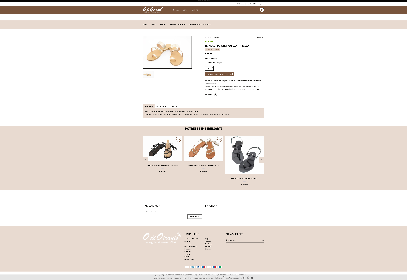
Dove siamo (188, 249)
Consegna (187, 244)
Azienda (187, 241)
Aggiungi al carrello (220, 74)
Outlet (186, 257)
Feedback (208, 244)
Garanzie (187, 251)
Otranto (187, 254)
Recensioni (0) (175, 106)
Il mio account (241, 4)
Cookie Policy (245, 278)
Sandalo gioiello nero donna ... (244, 178)
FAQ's (207, 239)
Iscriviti (194, 216)
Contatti (195, 10)
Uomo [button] (185, 10)
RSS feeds (208, 246)
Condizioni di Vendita (191, 239)
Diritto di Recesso (190, 246)
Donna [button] (176, 10)
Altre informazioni (161, 106)
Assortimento (211, 58)
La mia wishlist (252, 4)
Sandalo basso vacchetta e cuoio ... (162, 165)
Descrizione (149, 106)
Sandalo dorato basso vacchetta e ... (203, 165)
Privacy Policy (189, 259)
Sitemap (208, 249)
